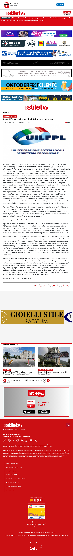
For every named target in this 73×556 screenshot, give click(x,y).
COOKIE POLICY (10, 490)
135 (33, 380)
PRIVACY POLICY (11, 471)
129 (14, 380)
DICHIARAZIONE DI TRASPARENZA (16, 478)
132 (23, 380)
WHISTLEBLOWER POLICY (13, 486)
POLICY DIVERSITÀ (11, 475)
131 (20, 380)
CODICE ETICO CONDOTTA (14, 467)
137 (39, 380)
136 (36, 380)
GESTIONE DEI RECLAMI (13, 482)
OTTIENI (60, 4)
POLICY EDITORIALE (12, 463)
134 (30, 380)
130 (17, 380)
